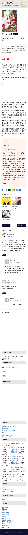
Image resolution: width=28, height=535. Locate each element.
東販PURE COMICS (7, 520)
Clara (8, 280)
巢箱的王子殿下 (6, 428)
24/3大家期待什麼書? (15, 471)
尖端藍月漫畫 (5, 514)
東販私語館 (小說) (7, 522)
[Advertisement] (14, 403)
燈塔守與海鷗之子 (7, 436)
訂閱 (4, 376)
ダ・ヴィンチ (6, 226)
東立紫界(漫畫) (6, 518)
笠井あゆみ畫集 (13, 467)
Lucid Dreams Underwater (9, 489)
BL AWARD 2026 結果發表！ (10, 430)
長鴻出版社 (5, 524)
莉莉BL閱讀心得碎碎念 (8, 491)
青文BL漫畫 (5, 525)
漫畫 (20, 38)
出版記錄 (4, 499)
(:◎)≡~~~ (4, 488)
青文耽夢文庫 (5, 527)
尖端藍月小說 (5, 512)
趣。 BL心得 (7, 3)
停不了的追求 (21, 226)
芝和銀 (4, 434)
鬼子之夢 (11, 469)
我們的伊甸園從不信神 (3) (9, 426)
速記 (4, 38)
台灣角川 (4, 511)
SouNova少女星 (6, 507)
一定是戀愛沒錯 (13, 447)
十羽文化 (4, 509)
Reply (4, 254)
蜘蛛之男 (4, 432)
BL (18, 38)
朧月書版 (4, 516)
